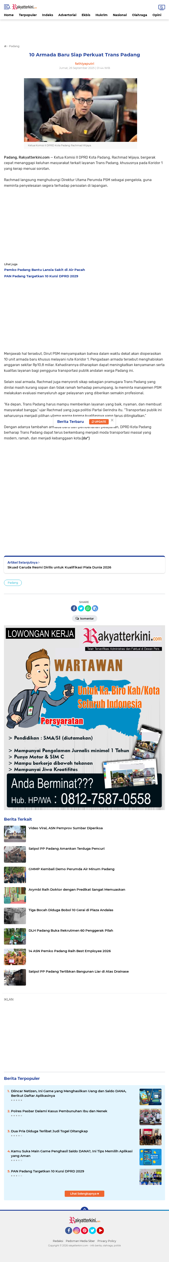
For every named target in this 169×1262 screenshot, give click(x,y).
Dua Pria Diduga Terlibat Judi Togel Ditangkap (49, 1131)
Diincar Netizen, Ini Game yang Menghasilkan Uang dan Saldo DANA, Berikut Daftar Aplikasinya (68, 1093)
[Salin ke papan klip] (95, 608)
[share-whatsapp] (88, 608)
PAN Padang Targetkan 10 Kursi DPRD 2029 (47, 1171)
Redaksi (58, 1241)
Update (100, 421)
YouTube (103, 1236)
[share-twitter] (81, 608)
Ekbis (86, 15)
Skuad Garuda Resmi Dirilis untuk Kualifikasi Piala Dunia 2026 (59, 567)
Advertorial (67, 15)
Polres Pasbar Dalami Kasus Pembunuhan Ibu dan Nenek (59, 1111)
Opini (156, 15)
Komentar (87, 618)
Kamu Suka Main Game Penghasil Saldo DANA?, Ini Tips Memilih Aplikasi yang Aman (71, 1153)
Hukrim (102, 15)
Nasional (120, 15)
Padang (13, 582)
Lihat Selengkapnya (83, 1193)
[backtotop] (84, 1211)
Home (9, 15)
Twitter (94, 1236)
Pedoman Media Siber (80, 1241)
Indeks (47, 15)
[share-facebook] (74, 608)
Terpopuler (28, 15)
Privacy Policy (106, 1241)
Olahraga (139, 15)
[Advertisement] (84, 29)
